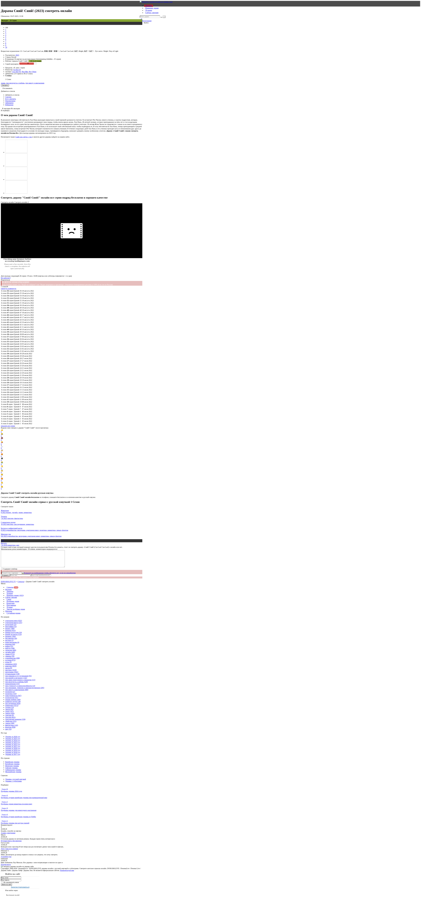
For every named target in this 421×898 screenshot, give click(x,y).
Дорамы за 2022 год (12, 744)
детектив (10, 650)
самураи (9, 715)
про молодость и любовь (15, 83)
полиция (10, 692)
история (10, 660)
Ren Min (25, 72)
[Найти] (161, 17)
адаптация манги (13, 623)
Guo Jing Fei (16, 72)
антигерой (10, 624)
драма (3, 83)
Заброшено (9, 103)
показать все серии (8, 426)
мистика (11, 670)
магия (8, 668)
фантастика (11, 725)
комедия (10, 666)
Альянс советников (8, 833)
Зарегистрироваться (20, 887)
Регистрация (146, 21)
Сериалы (21, 582)
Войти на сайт (6, 884)
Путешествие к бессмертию (11, 841)
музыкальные (12, 674)
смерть (9, 713)
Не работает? (6, 278)
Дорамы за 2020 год (12, 748)
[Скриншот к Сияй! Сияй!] (16, 152)
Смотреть (5, 85)
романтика (11, 705)
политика (11, 694)
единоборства (12, 658)
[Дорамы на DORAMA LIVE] (156, 2)
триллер (10, 717)
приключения (12, 684)
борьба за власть (13, 634)
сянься (9, 709)
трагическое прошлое (15, 719)
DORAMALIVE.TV (8, 582)
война (9, 646)
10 (6, 47)
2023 (17, 55)
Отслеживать (7, 88)
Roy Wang (32, 72)
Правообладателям (67, 870)
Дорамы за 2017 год (12, 754)
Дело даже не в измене (9, 849)
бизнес (9, 628)
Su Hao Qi (17, 70)
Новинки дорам (152, 8)
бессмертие (11, 638)
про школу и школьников (34, 83)
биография (11, 626)
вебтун (10, 648)
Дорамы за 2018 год (12, 752)
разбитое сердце (13, 701)
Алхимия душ (6, 857)
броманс (10, 636)
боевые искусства (13, 632)
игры (8, 662)
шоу (8, 729)
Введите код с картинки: (10, 571)
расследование (12, 703)
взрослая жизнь (12, 642)
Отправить (5, 575)
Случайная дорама (13, 613)
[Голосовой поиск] (164, 17)
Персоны (8, 611)
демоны (9, 656)
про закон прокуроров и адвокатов (20, 680)
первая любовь (13, 700)
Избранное (9, 105)
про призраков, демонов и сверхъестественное (24, 688)
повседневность (13, 696)
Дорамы (148, 6)
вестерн (9, 640)
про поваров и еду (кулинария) (18, 676)
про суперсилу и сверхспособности (20, 686)
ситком (9, 707)
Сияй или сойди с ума (23, 137)
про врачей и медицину (16, 678)
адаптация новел (13, 621)
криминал (11, 664)
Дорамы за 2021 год (12, 746)
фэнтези (10, 727)
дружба (10, 652)
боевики (10, 630)
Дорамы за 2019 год (12, 750)
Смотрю (8, 97)
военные (10, 644)
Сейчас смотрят (152, 13)
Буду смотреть (10, 99)
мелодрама (11, 672)
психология (11, 698)
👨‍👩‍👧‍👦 (2, 459)
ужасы (9, 723)
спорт (9, 711)
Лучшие (148, 10)
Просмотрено (10, 101)
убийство (10, 721)
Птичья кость (6, 864)
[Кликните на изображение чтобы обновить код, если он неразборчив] (49, 573)
